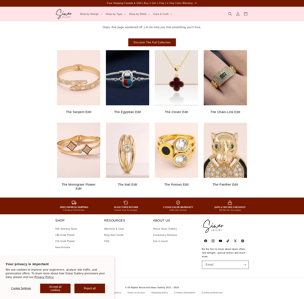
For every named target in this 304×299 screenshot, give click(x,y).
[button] (91, 14)
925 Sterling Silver (66, 228)
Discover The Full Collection (152, 42)
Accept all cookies (55, 288)
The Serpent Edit (78, 112)
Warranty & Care (114, 228)
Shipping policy (159, 292)
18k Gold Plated (65, 234)
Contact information (184, 292)
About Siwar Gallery (165, 228)
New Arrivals (62, 247)
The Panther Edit (225, 184)
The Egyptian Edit (127, 112)
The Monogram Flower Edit (79, 186)
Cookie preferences (212, 292)
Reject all (90, 288)
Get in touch (160, 241)
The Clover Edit (176, 112)
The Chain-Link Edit (225, 112)
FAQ (106, 241)
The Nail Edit (127, 184)
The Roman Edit (176, 184)
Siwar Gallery (157, 287)
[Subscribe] (245, 265)
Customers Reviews (165, 234)
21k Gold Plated (65, 241)
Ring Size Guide (114, 234)
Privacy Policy (44, 277)
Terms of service (136, 292)
